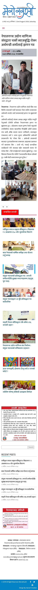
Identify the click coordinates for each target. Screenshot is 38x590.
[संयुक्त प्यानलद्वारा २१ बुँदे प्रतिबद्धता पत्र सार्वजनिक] (19, 292)
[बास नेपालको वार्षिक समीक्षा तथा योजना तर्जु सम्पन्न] (19, 245)
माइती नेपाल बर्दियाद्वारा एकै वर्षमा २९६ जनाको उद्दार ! (17, 324)
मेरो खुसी (7, 51)
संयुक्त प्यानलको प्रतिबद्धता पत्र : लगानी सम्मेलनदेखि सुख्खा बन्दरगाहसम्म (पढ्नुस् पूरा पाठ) (18, 278)
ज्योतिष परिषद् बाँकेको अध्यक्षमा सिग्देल (17, 392)
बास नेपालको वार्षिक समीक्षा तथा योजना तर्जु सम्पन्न (17, 254)
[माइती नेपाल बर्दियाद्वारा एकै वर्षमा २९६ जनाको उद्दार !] (19, 315)
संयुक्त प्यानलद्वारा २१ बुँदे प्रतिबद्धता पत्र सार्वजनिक (17, 300)
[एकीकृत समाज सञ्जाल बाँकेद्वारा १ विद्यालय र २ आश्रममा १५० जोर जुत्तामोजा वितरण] (19, 222)
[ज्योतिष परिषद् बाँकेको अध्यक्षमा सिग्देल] (19, 385)
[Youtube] (32, 585)
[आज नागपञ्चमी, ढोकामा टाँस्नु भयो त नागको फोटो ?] (19, 361)
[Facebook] (30, 582)
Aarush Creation (31, 588)
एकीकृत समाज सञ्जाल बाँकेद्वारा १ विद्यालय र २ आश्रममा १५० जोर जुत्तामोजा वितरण (18, 231)
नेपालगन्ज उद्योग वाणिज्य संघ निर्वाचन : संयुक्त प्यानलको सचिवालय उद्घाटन (17, 347)
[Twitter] (34, 582)
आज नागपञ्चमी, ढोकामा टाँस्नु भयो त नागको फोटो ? (19, 370)
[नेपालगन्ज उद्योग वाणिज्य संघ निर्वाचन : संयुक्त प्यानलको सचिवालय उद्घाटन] (19, 338)
